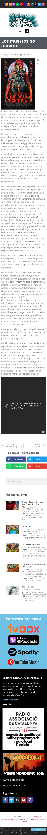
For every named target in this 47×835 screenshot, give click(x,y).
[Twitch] (30, 800)
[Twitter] (11, 800)
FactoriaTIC (12, 819)
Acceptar (38, 829)
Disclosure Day (28, 587)
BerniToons (30, 819)
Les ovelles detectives (31, 544)
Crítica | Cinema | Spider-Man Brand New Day (33, 503)
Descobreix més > (11, 699)
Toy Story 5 (26, 526)
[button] (20, 31)
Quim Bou (23, 822)
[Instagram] (17, 800)
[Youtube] (23, 800)
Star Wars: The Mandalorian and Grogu (33, 565)
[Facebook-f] (5, 800)
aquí (38, 833)
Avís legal (37, 817)
